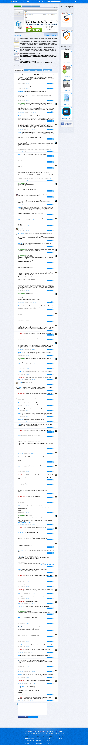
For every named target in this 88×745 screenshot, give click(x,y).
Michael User (20, 537)
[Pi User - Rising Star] (17, 388)
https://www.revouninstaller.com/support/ (25, 186)
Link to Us (49, 741)
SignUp (35, 716)
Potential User (21, 686)
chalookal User (21, 338)
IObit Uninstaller (66, 62)
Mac (24, 2)
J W (19, 655)
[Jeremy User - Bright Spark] (17, 420)
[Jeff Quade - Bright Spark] (17, 675)
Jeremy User (20, 419)
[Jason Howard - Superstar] (17, 234)
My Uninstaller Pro (66, 90)
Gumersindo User (21, 622)
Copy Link (27, 83)
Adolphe (19, 115)
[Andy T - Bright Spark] (17, 440)
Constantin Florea (21, 124)
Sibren (19, 424)
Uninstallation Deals (67, 48)
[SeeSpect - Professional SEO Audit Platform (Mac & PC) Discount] (66, 18)
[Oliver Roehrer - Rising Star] (17, 403)
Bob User (20, 382)
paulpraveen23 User (22, 266)
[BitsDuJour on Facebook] (60, 738)
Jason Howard (21, 233)
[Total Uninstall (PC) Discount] (66, 97)
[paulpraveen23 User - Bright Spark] (17, 266)
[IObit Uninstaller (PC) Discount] (66, 55)
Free (31, 2)
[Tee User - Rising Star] (17, 483)
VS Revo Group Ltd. (21, 112)
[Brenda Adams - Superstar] (17, 284)
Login (30, 716)
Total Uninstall (66, 104)
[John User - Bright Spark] (17, 155)
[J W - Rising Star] (17, 656)
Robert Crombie (21, 556)
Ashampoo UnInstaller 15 (67, 118)
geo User (20, 74)
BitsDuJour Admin (20, 129)
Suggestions (38, 740)
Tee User (20, 483)
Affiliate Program (50, 743)
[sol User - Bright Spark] (17, 87)
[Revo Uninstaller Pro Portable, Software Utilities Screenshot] (16, 51)
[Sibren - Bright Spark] (17, 425)
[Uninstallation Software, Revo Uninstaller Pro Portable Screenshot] (16, 55)
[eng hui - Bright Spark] (17, 414)
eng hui (19, 413)
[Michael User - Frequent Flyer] (17, 537)
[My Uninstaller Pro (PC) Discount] (66, 83)
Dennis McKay (21, 408)
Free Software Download (29, 740)
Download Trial (17, 35)
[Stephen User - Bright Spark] (17, 353)
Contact (48, 738)
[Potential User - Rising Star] (17, 687)
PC (28, 2)
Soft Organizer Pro (66, 76)
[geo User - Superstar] (17, 75)
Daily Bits (38, 738)
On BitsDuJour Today (67, 8)
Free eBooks (42, 2)
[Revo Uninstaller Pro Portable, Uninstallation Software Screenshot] (16, 47)
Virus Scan (47, 35)
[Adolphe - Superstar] (17, 116)
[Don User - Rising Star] (17, 372)
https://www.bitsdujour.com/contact (24, 522)
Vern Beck (20, 487)
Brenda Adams (21, 284)
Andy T (19, 440)
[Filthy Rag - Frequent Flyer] (17, 194)
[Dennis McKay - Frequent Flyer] (17, 409)
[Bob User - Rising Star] (17, 383)
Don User (20, 371)
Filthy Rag (20, 194)
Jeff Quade (20, 674)
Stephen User (20, 352)
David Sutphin (20, 159)
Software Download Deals (29, 738)
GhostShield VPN (66, 42)
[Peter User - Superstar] (17, 306)
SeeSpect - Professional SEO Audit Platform (66, 24)
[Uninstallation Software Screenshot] (16, 43)
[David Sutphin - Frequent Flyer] (17, 160)
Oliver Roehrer (21, 402)
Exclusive (36, 2)
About (48, 740)
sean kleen (20, 243)
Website (54, 34)
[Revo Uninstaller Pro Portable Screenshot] (16, 40)
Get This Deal (34, 30)
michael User (20, 644)
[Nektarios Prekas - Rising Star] (17, 92)
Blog (37, 741)
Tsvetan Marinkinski (22, 103)
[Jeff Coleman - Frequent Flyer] (17, 506)
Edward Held (20, 228)
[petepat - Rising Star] (17, 570)
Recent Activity (39, 743)
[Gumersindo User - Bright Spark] (17, 622)
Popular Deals (27, 741)
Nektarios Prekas (21, 91)
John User (20, 154)
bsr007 (19, 207)
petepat (19, 569)
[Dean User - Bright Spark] (17, 607)
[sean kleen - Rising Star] (17, 244)
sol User (19, 86)
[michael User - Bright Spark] (17, 645)
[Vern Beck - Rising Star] (17, 488)
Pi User (19, 387)
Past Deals (27, 743)
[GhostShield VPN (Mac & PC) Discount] (66, 35)
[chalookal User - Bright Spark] (17, 338)
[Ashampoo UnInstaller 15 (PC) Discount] (66, 111)
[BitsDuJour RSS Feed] (62, 738)
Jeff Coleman (20, 505)
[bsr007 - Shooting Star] (17, 208)
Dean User (20, 606)
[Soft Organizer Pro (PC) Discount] (66, 69)
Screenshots (47, 34)
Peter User (20, 305)
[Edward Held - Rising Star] (17, 229)
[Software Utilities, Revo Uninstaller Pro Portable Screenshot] (16, 59)
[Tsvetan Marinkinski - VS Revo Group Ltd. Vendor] (55, 104)
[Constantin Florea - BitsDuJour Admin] (55, 125)
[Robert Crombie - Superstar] (17, 557)
